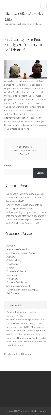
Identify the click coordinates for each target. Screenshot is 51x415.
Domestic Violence (16, 271)
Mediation (11, 275)
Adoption (11, 245)
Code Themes (38, 411)
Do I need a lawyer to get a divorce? (25, 194)
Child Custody (13, 260)
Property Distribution (17, 282)
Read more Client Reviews (17, 354)
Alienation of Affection (17, 249)
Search (7, 165)
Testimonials (14, 305)
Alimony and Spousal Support (22, 253)
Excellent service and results (21, 312)
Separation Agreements (18, 286)
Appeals (10, 256)
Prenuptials (12, 278)
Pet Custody (12, 293)
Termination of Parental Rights (22, 289)
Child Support (13, 264)
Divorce (10, 267)
